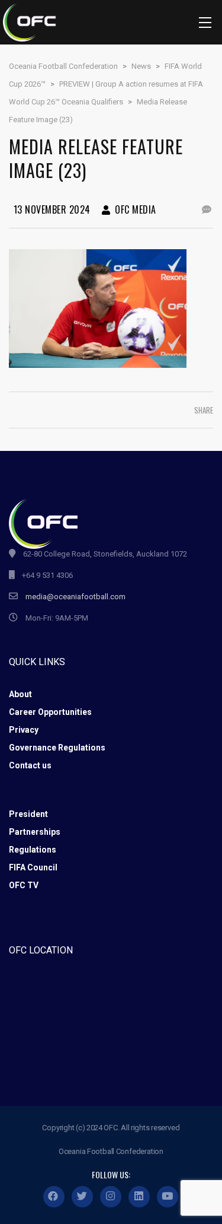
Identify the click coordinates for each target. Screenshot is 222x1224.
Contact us (30, 765)
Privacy (23, 730)
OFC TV (23, 885)
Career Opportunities (50, 712)
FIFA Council (33, 867)
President (28, 814)
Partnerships (34, 832)
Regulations (32, 849)
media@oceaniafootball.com (75, 596)
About (20, 694)
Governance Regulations (57, 747)
